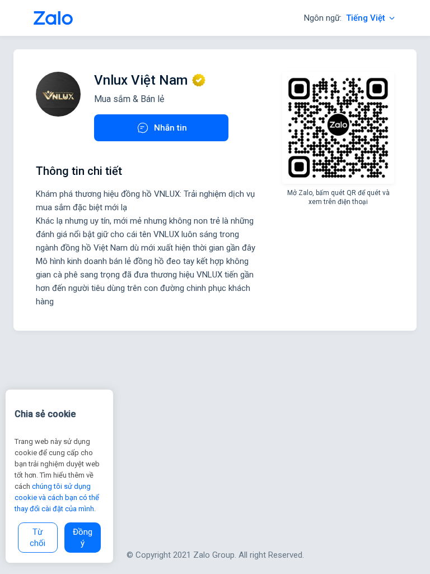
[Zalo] (53, 18)
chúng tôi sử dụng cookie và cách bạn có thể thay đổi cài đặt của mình (57, 497)
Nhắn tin (170, 128)
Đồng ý (82, 537)
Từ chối (37, 537)
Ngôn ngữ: (344, 18)
